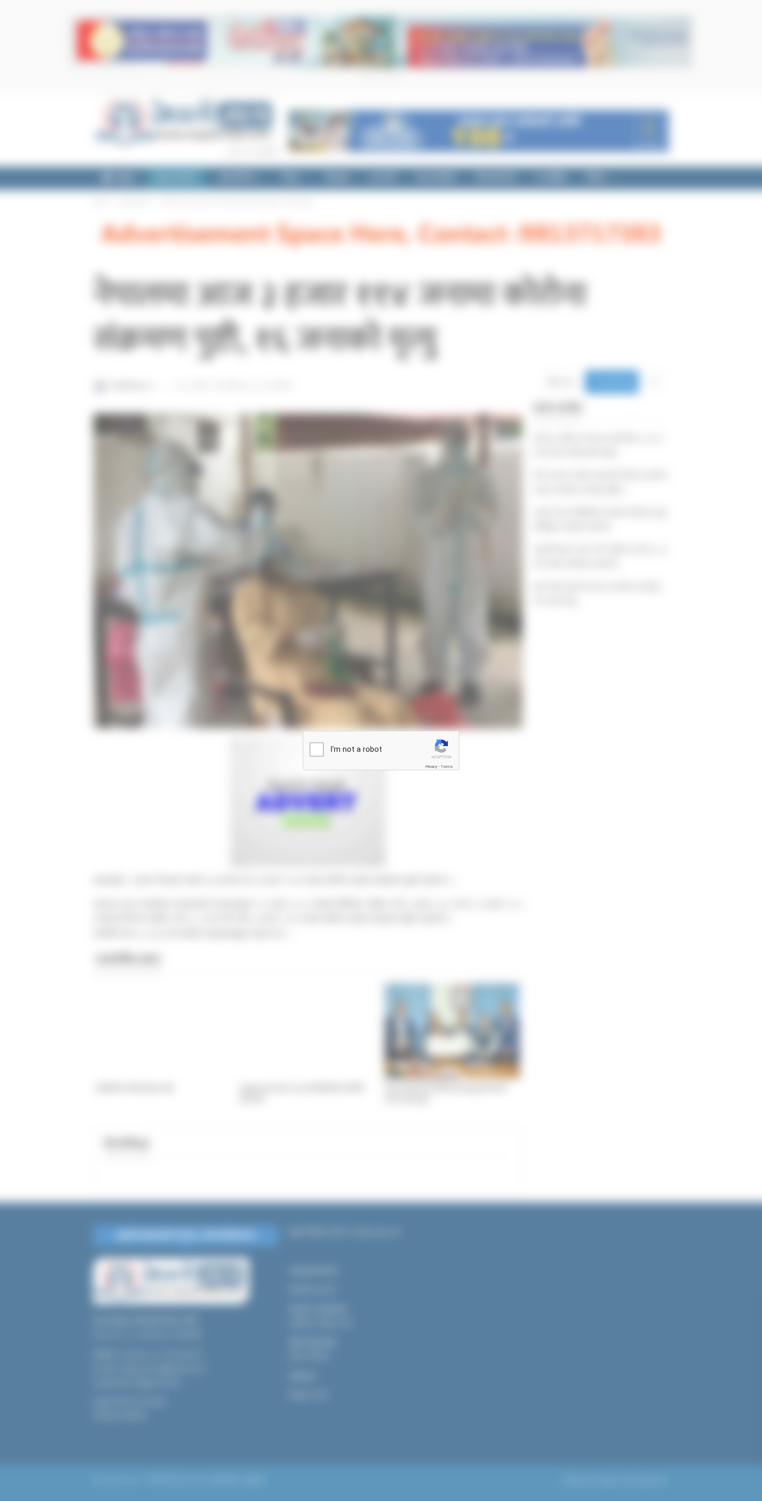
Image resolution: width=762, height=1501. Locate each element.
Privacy (431, 766)
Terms (447, 766)
